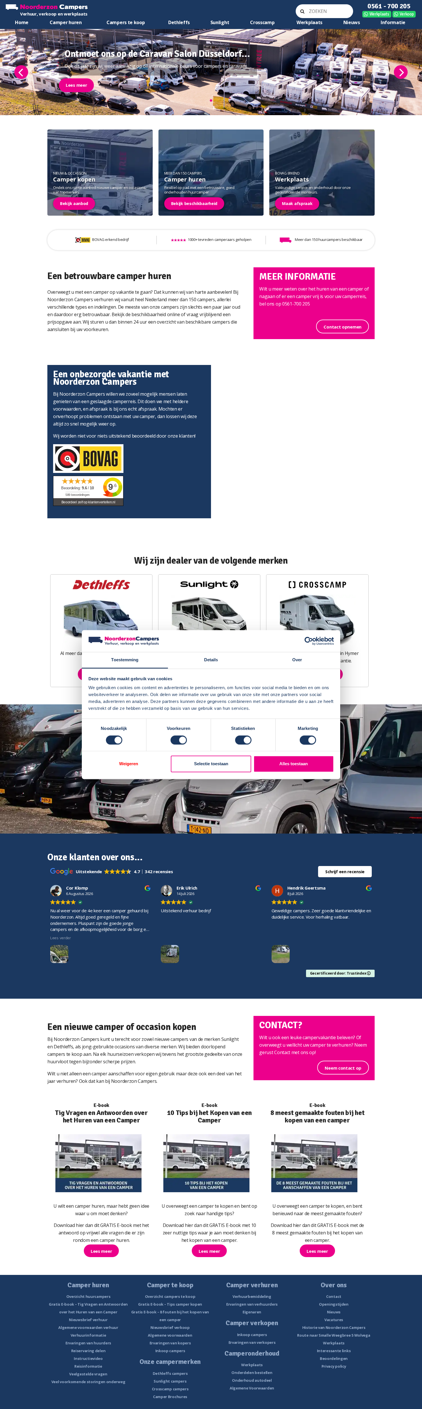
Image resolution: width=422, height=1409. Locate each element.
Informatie (393, 22)
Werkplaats (379, 14)
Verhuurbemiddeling (252, 1296)
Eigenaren (252, 1312)
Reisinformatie (88, 1366)
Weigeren (128, 763)
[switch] (179, 740)
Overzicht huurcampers (88, 1296)
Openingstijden (334, 1304)
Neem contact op (343, 1068)
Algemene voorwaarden (170, 1335)
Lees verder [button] (60, 937)
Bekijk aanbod (74, 203)
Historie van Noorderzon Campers (333, 1327)
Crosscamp (262, 22)
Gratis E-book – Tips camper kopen (170, 1304)
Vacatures (333, 1319)
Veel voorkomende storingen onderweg (88, 1381)
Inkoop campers (170, 1350)
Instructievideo (88, 1358)
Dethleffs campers (170, 1373)
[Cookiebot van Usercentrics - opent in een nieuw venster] (309, 641)
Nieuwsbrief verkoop (169, 1327)
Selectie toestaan (211, 763)
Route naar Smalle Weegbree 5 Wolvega (333, 1335)
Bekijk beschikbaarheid (194, 203)
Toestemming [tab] (124, 660)
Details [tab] (211, 660)
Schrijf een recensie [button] (345, 871)
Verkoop (407, 14)
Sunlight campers (170, 1381)
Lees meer (76, 85)
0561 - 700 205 (389, 6)
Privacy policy (334, 1366)
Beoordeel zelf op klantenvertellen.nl (88, 502)
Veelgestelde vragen (88, 1374)
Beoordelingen (334, 1358)
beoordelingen (77, 494)
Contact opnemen (342, 327)
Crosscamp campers (170, 1388)
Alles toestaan (293, 763)
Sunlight (219, 22)
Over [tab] (297, 660)
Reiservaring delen (88, 1350)
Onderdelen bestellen (251, 1372)
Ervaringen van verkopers (252, 1342)
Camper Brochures (170, 1396)
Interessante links (334, 1350)
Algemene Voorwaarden (252, 1388)
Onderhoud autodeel (252, 1380)
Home (21, 22)
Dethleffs (179, 22)
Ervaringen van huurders (88, 1343)
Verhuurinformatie (88, 1335)
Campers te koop (126, 22)
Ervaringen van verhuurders (252, 1304)
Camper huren (66, 22)
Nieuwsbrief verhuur (88, 1319)
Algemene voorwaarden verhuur (88, 1327)
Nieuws (351, 22)
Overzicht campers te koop (170, 1296)
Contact (333, 1296)
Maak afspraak (297, 203)
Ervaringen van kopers (170, 1343)
